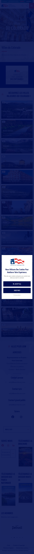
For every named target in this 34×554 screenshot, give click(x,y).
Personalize (17, 295)
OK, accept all (17, 284)
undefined (17, 290)
